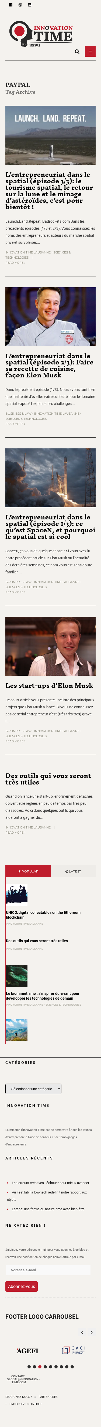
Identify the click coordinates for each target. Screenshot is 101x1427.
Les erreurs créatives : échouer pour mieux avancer (50, 1183)
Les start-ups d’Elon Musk (49, 685)
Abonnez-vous (21, 1286)
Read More (14, 263)
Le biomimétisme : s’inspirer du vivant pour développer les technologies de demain (42, 995)
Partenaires (48, 1397)
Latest (74, 871)
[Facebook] (11, 5)
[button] (92, 1332)
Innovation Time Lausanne (28, 252)
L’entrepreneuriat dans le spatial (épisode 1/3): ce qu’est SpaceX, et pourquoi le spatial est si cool (50, 526)
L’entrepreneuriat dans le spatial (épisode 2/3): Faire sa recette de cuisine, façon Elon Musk (49, 365)
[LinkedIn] (30, 5)
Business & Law (18, 413)
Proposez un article (25, 1404)
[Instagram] (20, 5)
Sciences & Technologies (26, 419)
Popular (30, 871)
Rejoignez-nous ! (18, 1397)
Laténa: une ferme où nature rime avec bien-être (48, 1209)
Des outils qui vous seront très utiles (48, 779)
